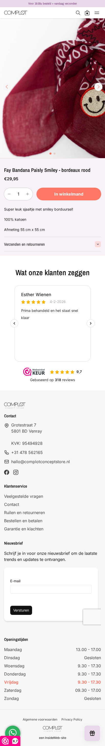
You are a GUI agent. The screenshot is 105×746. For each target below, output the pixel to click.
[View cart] (87, 12)
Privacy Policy (71, 719)
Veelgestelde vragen (23, 496)
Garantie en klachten (23, 528)
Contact (11, 504)
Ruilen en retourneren (24, 512)
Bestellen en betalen (23, 520)
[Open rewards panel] (92, 733)
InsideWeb (52, 738)
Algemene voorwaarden (40, 719)
